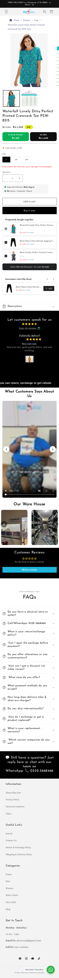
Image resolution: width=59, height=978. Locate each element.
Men (8, 881)
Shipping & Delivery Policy (19, 854)
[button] (6, 11)
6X (28, 160)
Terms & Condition (15, 806)
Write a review (29, 569)
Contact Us (11, 840)
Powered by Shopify (36, 972)
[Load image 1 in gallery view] (11, 98)
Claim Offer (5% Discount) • (29, 266)
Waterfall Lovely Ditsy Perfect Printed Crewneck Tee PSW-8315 (37, 225)
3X (18, 160)
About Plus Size (13, 792)
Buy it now (29, 210)
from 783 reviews (28, 328)
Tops (36, 20)
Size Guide (11, 902)
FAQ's (8, 813)
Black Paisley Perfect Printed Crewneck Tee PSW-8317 (37, 252)
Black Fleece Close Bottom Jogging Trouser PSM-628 (37, 241)
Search (9, 833)
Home (16, 20)
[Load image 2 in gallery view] (29, 98)
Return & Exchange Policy (18, 847)
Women (26, 20)
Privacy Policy (12, 799)
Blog (8, 909)
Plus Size (24, 972)
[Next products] (53, 279)
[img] (29, 324)
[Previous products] (47, 279)
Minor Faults (12, 895)
